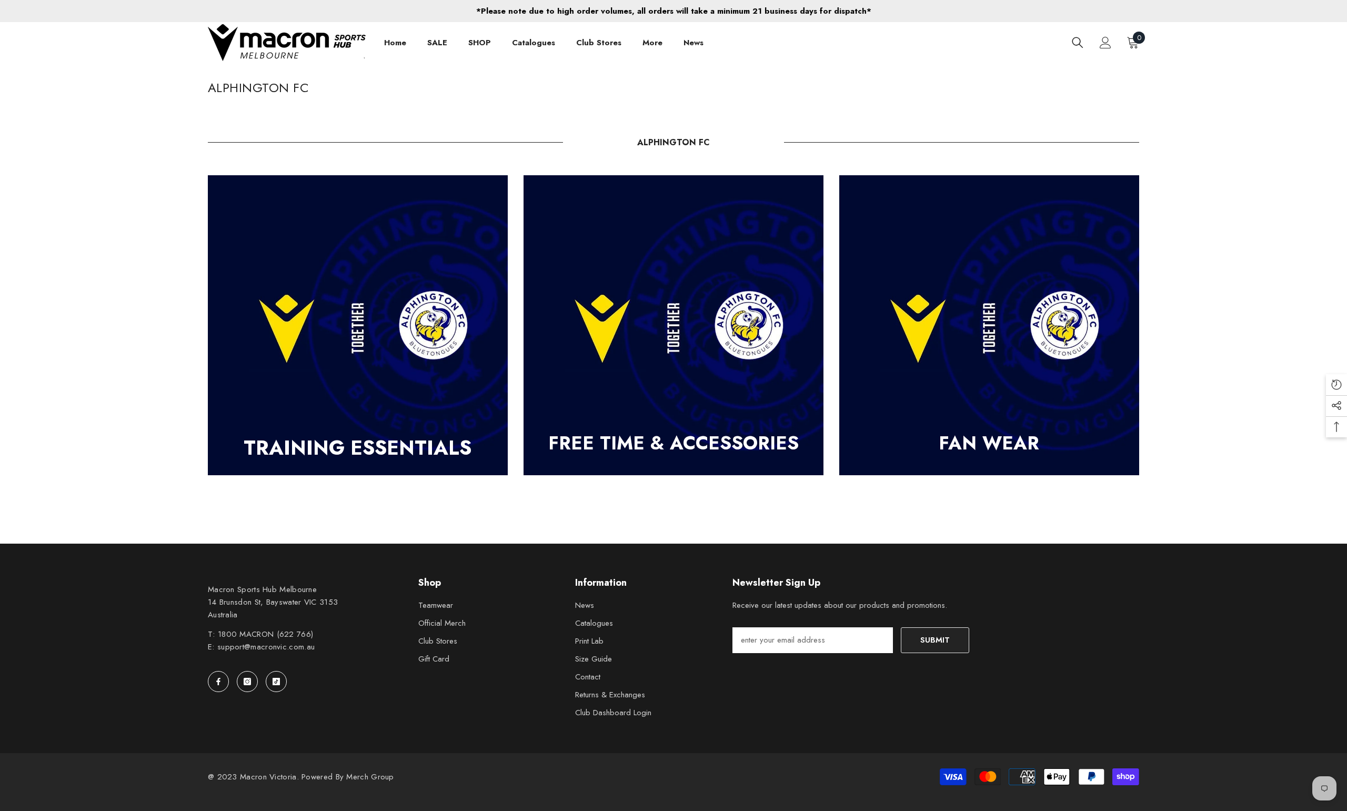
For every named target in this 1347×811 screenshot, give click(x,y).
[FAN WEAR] (989, 325)
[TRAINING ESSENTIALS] (358, 325)
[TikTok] (276, 681)
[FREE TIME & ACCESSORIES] (673, 325)
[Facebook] (218, 681)
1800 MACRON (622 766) (265, 634)
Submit (935, 640)
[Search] (1077, 42)
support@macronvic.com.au (266, 647)
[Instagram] (247, 681)
